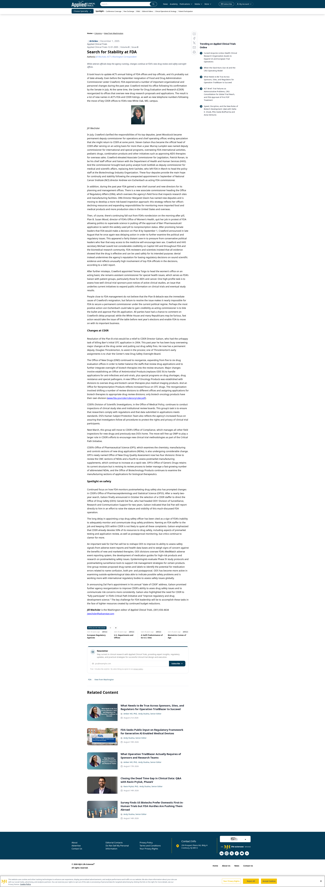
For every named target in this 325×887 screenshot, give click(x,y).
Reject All (251, 881)
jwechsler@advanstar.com (100, 613)
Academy (174, 4)
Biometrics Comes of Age (173, 636)
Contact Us (77, 848)
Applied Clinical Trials (97, 44)
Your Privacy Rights (149, 848)
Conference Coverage (113, 11)
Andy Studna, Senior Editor (149, 713)
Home (89, 33)
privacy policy (138, 669)
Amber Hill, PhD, (130, 713)
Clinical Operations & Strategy (165, 11)
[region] (162, 881)
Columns (98, 33)
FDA (89, 679)
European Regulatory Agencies (92, 636)
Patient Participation (185, 11)
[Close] (321, 881)
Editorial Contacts (114, 842)
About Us (226, 866)
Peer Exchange (129, 11)
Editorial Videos (147, 11)
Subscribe (176, 663)
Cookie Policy (25, 884)
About (74, 842)
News (165, 4)
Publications (185, 4)
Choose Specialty (81, 11)
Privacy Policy (146, 842)
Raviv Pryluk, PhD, (131, 786)
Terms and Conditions (150, 845)
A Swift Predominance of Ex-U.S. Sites (148, 636)
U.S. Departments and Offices (119, 636)
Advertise (76, 845)
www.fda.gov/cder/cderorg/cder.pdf (126, 398)
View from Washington (104, 679)
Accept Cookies (269, 881)
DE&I (138, 11)
